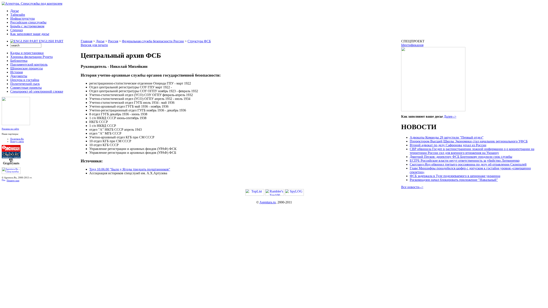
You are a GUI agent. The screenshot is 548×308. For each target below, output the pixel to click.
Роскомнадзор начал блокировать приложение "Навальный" (454, 180)
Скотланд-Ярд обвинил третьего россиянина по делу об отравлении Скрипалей (468, 164)
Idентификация (412, 45)
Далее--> (450, 116)
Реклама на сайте (10, 128)
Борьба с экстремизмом (27, 26)
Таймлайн (17, 14)
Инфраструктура (22, 18)
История (16, 72)
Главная (86, 41)
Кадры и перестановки (27, 53)
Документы (18, 76)
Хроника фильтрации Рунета (31, 57)
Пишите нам (13, 180)
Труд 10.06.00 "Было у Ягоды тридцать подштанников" (129, 169)
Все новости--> (412, 187)
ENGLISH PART (51, 41)
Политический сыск (25, 84)
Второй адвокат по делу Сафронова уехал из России (448, 145)
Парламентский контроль (29, 64)
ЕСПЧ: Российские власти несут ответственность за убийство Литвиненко (465, 160)
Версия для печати (94, 45)
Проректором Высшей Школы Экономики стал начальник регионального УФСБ (469, 141)
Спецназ (16, 30)
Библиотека (18, 60)
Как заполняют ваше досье (29, 34)
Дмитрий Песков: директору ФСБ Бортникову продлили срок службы (461, 156)
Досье (14, 11)
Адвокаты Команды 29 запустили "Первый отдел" (447, 137)
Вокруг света (17, 141)
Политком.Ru (17, 139)
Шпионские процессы (26, 68)
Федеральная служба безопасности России (153, 41)
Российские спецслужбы (28, 22)
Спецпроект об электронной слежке (36, 91)
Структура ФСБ (199, 41)
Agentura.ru (267, 202)
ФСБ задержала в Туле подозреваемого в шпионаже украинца (455, 176)
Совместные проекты (26, 87)
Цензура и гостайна (24, 80)
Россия (113, 41)
